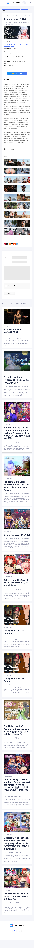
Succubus (26, 44)
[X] (7, 244)
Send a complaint (20, 69)
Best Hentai (15, 3)
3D (8, 44)
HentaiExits (7, 16)
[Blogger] (10, 244)
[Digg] (12, 244)
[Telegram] (17, 244)
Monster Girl (7, 46)
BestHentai (19, 925)
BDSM (12, 46)
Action (10, 44)
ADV (14, 44)
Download (18, 73)
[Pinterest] (5, 244)
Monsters (20, 44)
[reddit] (14, 244)
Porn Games (24, 9)
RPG (17, 44)
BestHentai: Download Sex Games (11, 9)
